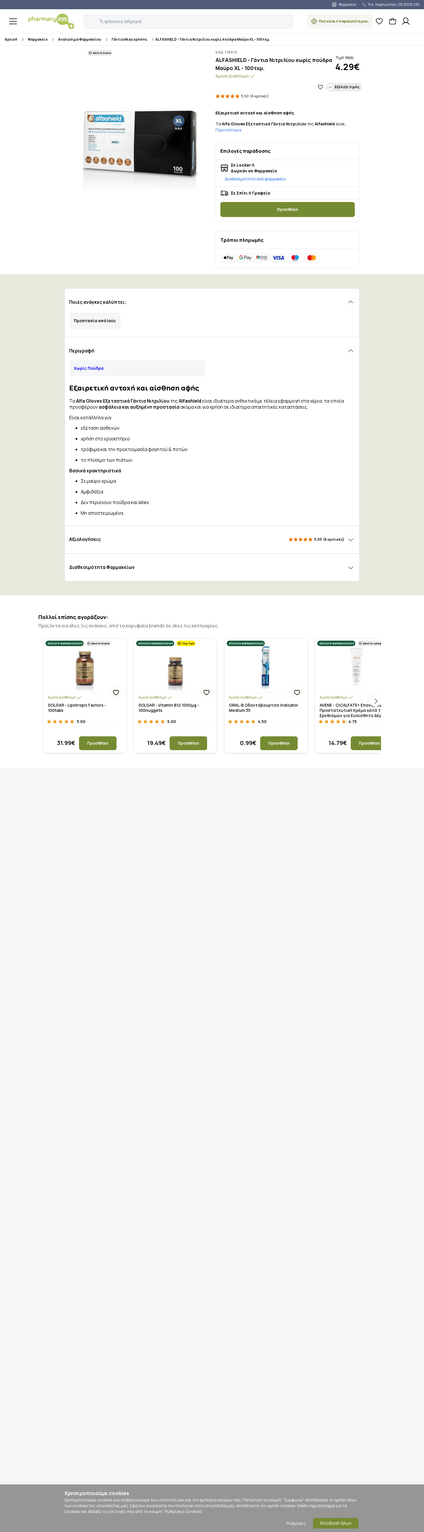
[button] (87, 18)
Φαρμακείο (38, 39)
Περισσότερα (228, 130)
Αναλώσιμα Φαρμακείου (79, 39)
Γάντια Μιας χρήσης (129, 39)
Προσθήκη (287, 209)
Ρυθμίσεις (296, 1523)
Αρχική (11, 39)
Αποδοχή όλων (336, 1523)
